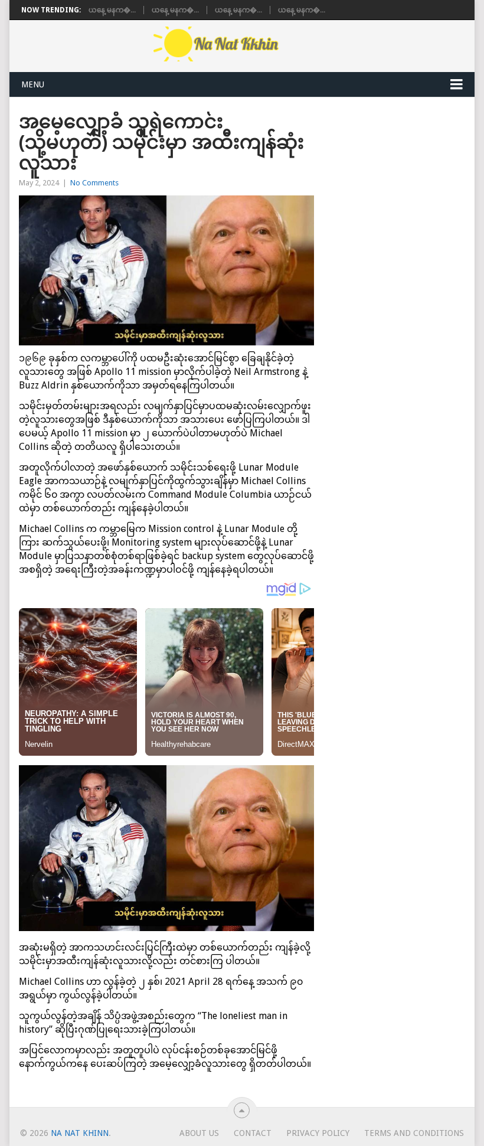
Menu (32, 84)
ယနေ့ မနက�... (112, 10)
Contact (253, 1133)
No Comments (94, 182)
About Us (199, 1133)
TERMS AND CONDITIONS (414, 1133)
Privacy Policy (317, 1133)
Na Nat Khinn (80, 1133)
